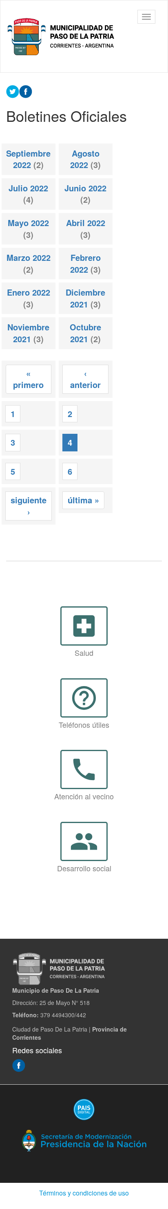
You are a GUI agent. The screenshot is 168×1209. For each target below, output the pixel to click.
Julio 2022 (28, 188)
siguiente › (28, 506)
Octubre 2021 (85, 333)
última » (83, 500)
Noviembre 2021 (28, 333)
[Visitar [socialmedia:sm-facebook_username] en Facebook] (25, 91)
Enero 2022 (28, 292)
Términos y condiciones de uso (84, 1193)
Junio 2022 (85, 188)
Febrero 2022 (85, 263)
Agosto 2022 (84, 159)
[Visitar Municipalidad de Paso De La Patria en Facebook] (18, 1065)
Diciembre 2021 (85, 298)
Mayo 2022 (28, 223)
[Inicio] (62, 36)
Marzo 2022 (29, 257)
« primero (28, 379)
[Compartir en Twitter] (12, 91)
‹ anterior (85, 379)
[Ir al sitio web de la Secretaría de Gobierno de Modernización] (84, 1140)
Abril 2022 (85, 223)
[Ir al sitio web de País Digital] (84, 1109)
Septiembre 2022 (28, 159)
